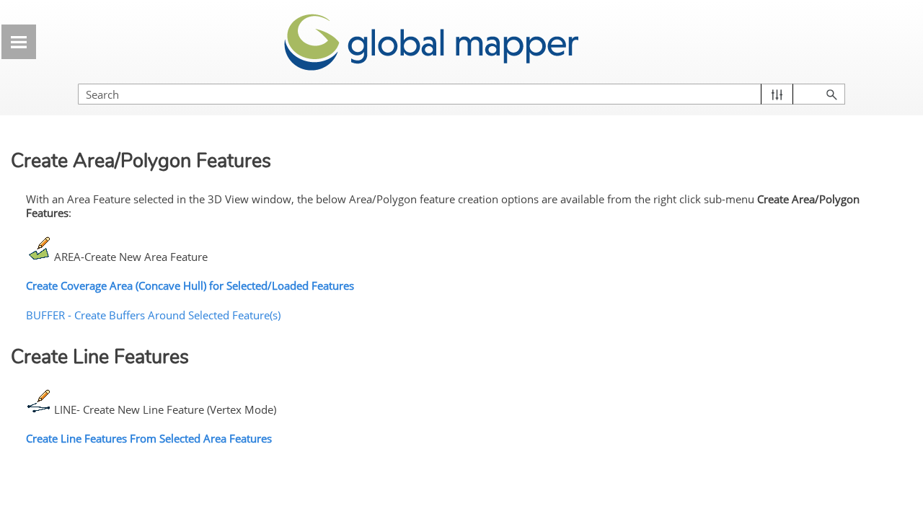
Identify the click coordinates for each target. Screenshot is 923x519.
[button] (777, 94)
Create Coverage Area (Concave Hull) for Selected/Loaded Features (190, 285)
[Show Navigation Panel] (18, 42)
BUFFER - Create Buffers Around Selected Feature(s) (153, 315)
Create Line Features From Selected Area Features (149, 438)
